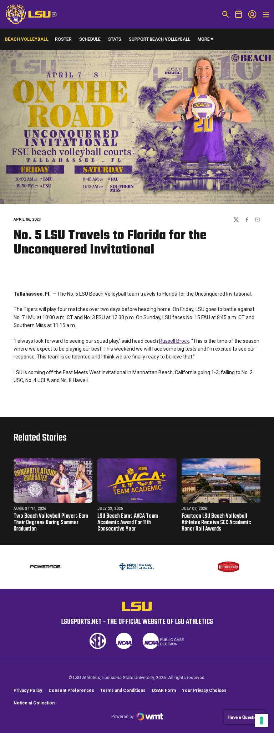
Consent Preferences (71, 690)
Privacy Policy (28, 690)
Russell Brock (174, 341)
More (204, 39)
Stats (114, 39)
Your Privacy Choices (204, 690)
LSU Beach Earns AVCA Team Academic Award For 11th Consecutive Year (127, 523)
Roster (63, 39)
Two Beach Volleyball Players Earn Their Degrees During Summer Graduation (51, 523)
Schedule (90, 39)
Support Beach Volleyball (159, 41)
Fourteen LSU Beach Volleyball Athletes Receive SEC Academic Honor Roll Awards (216, 523)
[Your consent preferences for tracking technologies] (261, 720)
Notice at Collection (34, 703)
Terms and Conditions (123, 690)
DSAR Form (164, 690)
